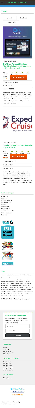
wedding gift (19, 299)
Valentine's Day (28, 293)
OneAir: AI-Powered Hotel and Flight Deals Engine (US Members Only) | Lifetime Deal (17, 66)
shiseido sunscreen (5, 287)
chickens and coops (5, 279)
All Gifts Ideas (7, 362)
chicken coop (13, 277)
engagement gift (22, 279)
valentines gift (9, 298)
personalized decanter (19, 283)
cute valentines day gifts (14, 279)
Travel (3, 215)
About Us (6, 347)
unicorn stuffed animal (15, 293)
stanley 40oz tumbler (10, 289)
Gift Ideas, (4, 402)
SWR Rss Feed (18, 394)
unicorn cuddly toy (7, 293)
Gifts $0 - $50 (7, 364)
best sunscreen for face (17, 274)
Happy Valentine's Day (5, 283)
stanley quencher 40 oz (26, 289)
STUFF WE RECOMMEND (17, 2)
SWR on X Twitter (18, 389)
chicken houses (29, 277)
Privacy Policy (7, 354)
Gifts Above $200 (8, 370)
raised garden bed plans (11, 285)
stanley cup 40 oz (18, 289)
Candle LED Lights (7, 277)
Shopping (4, 208)
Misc (2, 204)
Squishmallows (20, 287)
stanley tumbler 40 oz (12, 291)
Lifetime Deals (5, 200)
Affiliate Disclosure (8, 352)
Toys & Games (5, 213)
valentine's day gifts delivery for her (17, 295)
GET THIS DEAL (18, 77)
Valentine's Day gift (5, 295)
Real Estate (4, 206)
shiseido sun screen (13, 287)
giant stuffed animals (28, 281)
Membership (5, 202)
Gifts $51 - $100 (7, 366)
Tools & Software (6, 211)
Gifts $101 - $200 (8, 368)
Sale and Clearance (12, 402)
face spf (16, 281)
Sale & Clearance (7, 378)
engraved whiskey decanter (9, 281)
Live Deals (23, 18)
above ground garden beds (6, 274)
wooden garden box (27, 299)
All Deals (9, 18)
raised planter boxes (20, 285)
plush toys (3, 285)
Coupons (4, 196)
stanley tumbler (4, 291)
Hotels (3, 198)
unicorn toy (22, 293)
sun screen (25, 291)
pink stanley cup (28, 283)
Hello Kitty (13, 283)
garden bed (21, 281)
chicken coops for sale (21, 277)
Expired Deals (11, 22)
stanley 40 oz (26, 287)
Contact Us (6, 350)
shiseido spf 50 (27, 285)
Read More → (14, 103)
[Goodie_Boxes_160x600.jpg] (7, 243)
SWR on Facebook (18, 392)
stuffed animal (20, 291)
